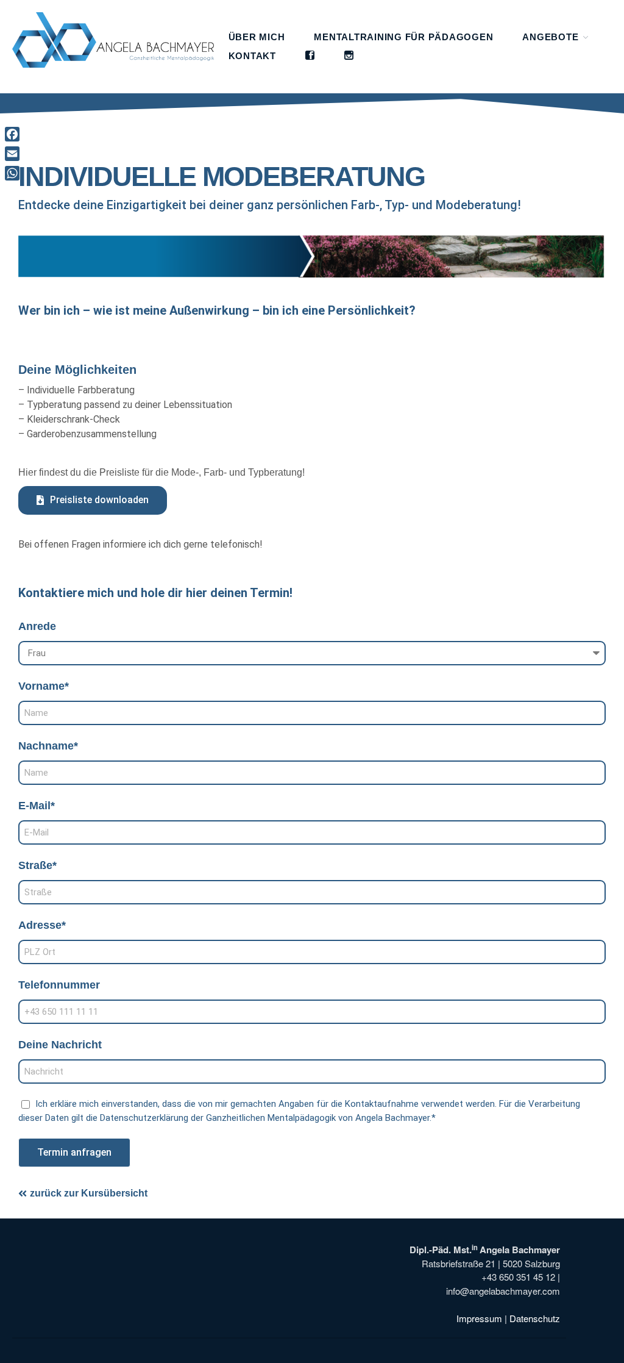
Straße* (37, 865)
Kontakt (252, 56)
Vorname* (43, 686)
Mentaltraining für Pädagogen (403, 37)
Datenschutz (534, 1318)
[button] (92, 500)
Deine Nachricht (60, 1045)
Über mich (257, 37)
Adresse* (42, 925)
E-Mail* (36, 806)
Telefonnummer (59, 985)
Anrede (37, 626)
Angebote (550, 37)
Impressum (479, 1318)
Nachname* (48, 746)
